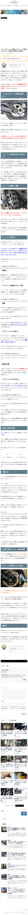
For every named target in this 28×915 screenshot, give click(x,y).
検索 (2, 810)
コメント (5, 687)
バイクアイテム (22, 5)
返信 (24, 679)
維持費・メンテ (10, 5)
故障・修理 (16, 5)
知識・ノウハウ (3, 5)
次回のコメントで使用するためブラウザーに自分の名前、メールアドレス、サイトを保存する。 (14, 708)
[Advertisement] (14, 34)
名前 (3, 701)
